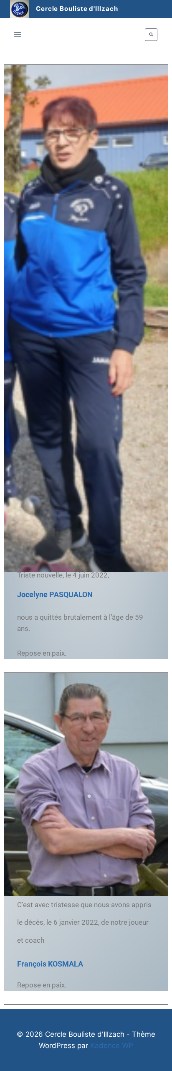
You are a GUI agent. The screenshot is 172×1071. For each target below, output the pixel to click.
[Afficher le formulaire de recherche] (151, 34)
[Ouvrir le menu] (17, 34)
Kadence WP (111, 1045)
